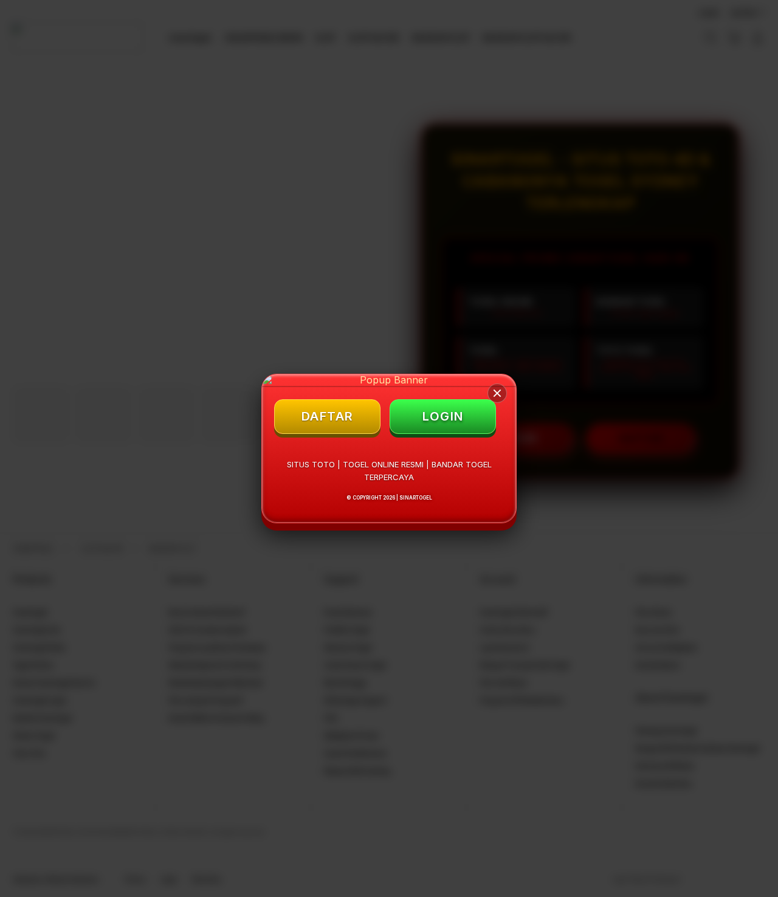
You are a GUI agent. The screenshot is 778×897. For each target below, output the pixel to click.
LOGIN (443, 416)
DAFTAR (327, 416)
